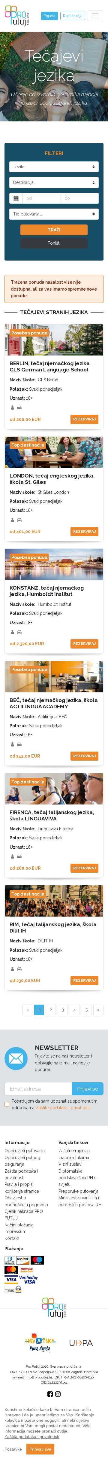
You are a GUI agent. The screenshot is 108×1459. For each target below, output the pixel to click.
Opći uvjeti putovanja (24, 1150)
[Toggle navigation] (95, 16)
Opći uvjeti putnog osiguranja (22, 1161)
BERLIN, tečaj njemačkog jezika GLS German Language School (50, 366)
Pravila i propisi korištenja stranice (21, 1187)
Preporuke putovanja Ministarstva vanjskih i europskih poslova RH (79, 1198)
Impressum (15, 1231)
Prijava (49, 16)
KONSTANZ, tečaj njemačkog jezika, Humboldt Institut (47, 591)
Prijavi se (87, 1089)
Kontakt (11, 1238)
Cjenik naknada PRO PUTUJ (23, 1214)
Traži (54, 229)
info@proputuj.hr (39, 1377)
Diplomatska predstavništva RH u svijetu (77, 1178)
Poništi (54, 243)
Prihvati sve (40, 1449)
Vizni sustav (69, 1164)
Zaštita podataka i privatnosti (21, 1174)
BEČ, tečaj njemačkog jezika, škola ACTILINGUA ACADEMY (54, 703)
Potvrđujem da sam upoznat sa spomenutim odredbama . (55, 1104)
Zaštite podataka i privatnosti (63, 1107)
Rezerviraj (84, 419)
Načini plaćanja (18, 1224)
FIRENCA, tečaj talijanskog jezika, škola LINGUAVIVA (52, 815)
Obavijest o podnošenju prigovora (26, 1201)
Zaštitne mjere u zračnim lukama (74, 1154)
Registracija (72, 16)
